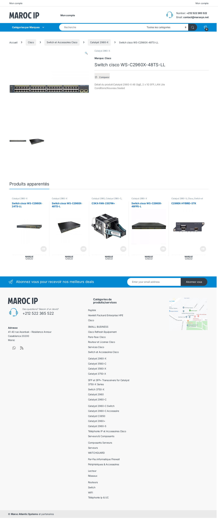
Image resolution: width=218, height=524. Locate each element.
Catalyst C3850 (96, 416)
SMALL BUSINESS (98, 326)
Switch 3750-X (96, 389)
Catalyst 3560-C (97, 363)
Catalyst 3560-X (97, 368)
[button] (86, 53)
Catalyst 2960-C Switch (101, 405)
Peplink (92, 310)
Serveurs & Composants (101, 436)
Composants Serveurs (100, 442)
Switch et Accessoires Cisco (62, 42)
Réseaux (92, 475)
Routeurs (93, 482)
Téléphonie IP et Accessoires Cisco (107, 431)
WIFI (90, 492)
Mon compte (15, 3)
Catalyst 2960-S (97, 426)
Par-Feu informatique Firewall (104, 459)
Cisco (31, 42)
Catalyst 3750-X (97, 373)
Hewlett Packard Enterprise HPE (105, 315)
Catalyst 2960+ (96, 421)
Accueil (13, 42)
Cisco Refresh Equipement (102, 331)
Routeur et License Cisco (101, 341)
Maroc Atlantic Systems (24, 514)
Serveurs (93, 447)
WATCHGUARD (96, 452)
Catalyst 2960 (98, 198)
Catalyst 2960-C (113, 198)
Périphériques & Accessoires (103, 464)
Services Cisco (96, 347)
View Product (42, 249)
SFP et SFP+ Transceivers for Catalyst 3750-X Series (108, 382)
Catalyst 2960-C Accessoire (103, 410)
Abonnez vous (194, 281)
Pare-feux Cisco (97, 337)
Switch (91, 487)
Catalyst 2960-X (99, 42)
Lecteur (92, 470)
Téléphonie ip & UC (98, 497)
